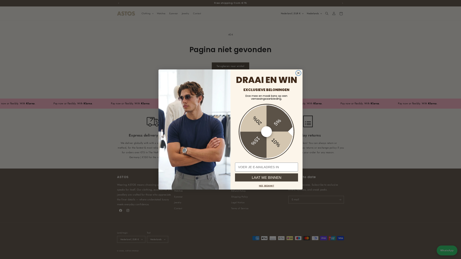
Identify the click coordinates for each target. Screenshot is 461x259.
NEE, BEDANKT (266, 185)
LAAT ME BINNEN (266, 178)
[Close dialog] (298, 73)
